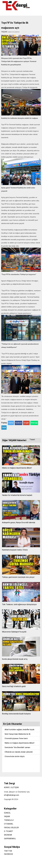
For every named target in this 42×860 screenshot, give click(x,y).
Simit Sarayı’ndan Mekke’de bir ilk (17, 734)
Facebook (18, 423)
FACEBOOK (8, 854)
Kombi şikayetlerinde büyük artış (14, 659)
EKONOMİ (8, 835)
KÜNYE (7, 787)
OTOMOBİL (8, 824)
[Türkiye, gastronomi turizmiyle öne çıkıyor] (21, 574)
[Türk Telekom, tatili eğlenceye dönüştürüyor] (21, 601)
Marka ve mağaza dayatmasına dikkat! (17, 468)
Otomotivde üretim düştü (15, 756)
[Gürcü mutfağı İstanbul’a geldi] (21, 683)
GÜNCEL (7, 813)
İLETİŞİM (15, 787)
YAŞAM (7, 816)
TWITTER (8, 851)
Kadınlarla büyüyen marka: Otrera (15, 550)
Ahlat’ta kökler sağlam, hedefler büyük (19, 729)
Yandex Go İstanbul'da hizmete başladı (17, 495)
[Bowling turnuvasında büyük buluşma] (21, 710)
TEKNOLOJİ (9, 820)
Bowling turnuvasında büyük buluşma (16, 714)
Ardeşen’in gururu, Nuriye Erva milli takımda (18, 522)
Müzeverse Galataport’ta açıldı (14, 632)
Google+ (26, 423)
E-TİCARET (8, 831)
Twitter (10, 423)
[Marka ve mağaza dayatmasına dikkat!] (21, 465)
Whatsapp (34, 423)
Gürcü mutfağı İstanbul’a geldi (14, 686)
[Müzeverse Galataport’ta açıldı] (21, 628)
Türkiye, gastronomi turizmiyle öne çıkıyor (18, 577)
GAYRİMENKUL (10, 839)
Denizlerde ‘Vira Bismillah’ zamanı (17, 747)
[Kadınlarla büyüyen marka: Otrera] (21, 546)
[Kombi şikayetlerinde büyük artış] (21, 656)
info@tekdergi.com (11, 795)
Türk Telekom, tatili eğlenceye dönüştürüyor (19, 604)
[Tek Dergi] (16, 10)
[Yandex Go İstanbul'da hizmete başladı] (21, 492)
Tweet (32, 439)
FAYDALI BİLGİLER (11, 828)
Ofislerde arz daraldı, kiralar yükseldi (18, 752)
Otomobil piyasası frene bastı (16, 738)
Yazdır (4, 427)
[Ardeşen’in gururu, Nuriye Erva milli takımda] (21, 519)
